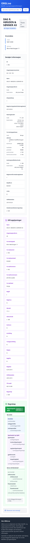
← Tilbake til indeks (22, 23)
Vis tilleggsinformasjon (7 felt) (14, 500)
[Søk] (20, 10)
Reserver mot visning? (13, 510)
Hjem (25, 10)
